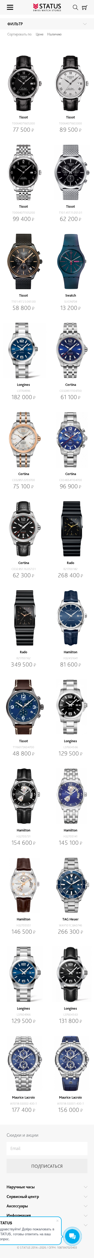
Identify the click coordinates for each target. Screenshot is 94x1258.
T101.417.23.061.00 (23, 301)
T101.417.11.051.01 (70, 212)
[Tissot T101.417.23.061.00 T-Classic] (23, 261)
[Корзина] (84, 7)
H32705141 (70, 836)
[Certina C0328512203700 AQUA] (23, 440)
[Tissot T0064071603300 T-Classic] (70, 83)
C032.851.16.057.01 (23, 569)
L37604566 (70, 747)
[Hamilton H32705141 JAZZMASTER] (70, 796)
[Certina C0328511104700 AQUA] (70, 350)
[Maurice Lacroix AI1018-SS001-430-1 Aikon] (70, 1063)
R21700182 (70, 569)
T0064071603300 (70, 123)
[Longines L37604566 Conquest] (70, 707)
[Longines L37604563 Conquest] (70, 974)
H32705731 (23, 836)
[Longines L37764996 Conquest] (23, 350)
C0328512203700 (23, 480)
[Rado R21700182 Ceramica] (70, 529)
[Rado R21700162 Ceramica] (23, 618)
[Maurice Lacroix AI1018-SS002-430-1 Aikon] (23, 1063)
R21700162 (23, 658)
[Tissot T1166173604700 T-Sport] (23, 707)
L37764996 (23, 391)
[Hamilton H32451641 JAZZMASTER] (70, 618)
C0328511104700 (71, 391)
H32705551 (23, 925)
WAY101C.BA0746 (70, 925)
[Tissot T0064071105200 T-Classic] (23, 172)
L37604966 (24, 1014)
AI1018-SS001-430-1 (70, 1103)
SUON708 (70, 301)
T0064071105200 (23, 212)
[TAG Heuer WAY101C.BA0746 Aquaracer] (70, 885)
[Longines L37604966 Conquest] (23, 974)
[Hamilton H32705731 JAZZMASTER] (23, 796)
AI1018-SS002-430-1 (23, 1103)
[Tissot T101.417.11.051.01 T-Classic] (70, 172)
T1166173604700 (23, 747)
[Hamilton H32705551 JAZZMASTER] (23, 885)
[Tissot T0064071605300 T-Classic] (23, 83)
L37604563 (70, 1014)
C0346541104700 (70, 480)
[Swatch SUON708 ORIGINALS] (70, 261)
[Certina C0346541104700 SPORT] (70, 440)
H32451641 (70, 658)
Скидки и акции (22, 1135)
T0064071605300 (23, 123)
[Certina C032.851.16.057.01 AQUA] (23, 529)
